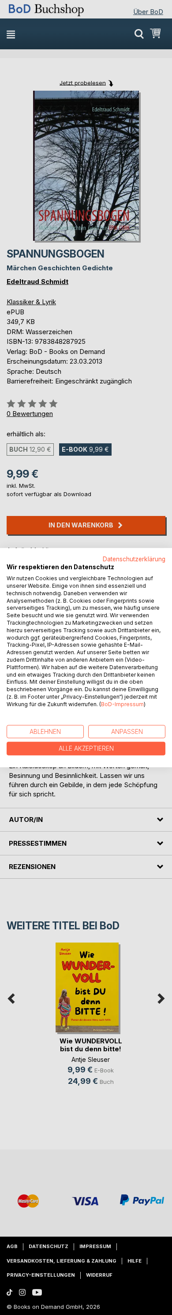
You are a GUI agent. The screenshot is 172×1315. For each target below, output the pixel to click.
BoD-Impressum (122, 704)
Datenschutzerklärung (134, 558)
